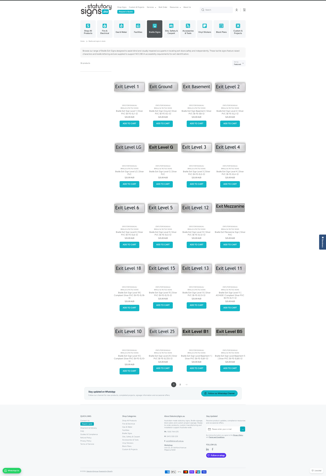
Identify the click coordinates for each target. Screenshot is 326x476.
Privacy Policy (85, 441)
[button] (244, 10)
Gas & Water (127, 427)
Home (82, 41)
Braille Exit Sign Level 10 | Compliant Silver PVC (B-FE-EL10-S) (129, 358)
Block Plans (126, 446)
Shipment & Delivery (88, 428)
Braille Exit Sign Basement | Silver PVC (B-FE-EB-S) (196, 112)
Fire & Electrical (128, 424)
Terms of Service (87, 444)
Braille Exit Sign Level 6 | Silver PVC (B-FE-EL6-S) (129, 233)
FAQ (82, 431)
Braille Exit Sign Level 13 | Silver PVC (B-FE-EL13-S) (196, 294)
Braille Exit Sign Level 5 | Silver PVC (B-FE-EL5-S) (162, 233)
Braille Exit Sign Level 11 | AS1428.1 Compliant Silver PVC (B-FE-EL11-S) (230, 295)
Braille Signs (127, 433)
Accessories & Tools (130, 440)
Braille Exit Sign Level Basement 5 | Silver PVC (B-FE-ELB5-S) (230, 357)
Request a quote (87, 424)
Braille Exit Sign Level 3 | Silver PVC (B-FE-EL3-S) (196, 172)
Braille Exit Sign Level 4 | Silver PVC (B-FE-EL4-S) (230, 172)
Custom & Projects (130, 449)
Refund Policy (85, 438)
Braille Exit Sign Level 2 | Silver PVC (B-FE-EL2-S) (230, 112)
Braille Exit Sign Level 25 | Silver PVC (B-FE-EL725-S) (163, 357)
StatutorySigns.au (92, 471)
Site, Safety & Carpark (131, 437)
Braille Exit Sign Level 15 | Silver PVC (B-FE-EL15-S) (163, 294)
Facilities (125, 430)
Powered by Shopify (106, 471)
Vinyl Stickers (127, 443)
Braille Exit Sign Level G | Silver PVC (163, 172)
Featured (237, 64)
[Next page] (186, 384)
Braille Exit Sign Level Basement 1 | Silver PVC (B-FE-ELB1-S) (196, 357)
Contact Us (85, 421)
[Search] (202, 10)
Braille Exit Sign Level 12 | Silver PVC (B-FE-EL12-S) (196, 233)
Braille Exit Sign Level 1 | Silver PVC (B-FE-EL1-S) (129, 112)
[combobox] (216, 10)
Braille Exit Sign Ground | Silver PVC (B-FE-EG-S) (163, 112)
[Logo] (96, 10)
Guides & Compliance (89, 434)
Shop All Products (129, 421)
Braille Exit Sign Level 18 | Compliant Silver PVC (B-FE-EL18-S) (129, 295)
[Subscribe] (242, 429)
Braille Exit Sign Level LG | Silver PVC (129, 172)
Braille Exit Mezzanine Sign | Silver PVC (230, 233)
